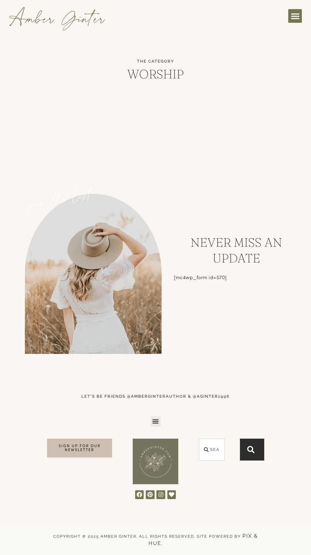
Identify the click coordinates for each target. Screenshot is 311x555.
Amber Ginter (57, 17)
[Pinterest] (150, 494)
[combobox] (212, 450)
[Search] (252, 450)
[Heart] (171, 494)
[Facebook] (139, 494)
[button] (295, 16)
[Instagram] (160, 494)
